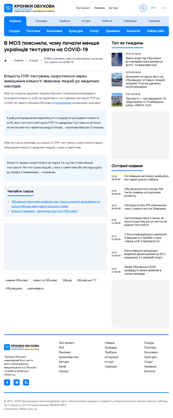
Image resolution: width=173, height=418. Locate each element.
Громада (41, 21)
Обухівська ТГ (86, 280)
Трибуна (64, 21)
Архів (62, 366)
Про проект (83, 8)
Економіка (54, 31)
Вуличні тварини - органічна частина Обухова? (44, 211)
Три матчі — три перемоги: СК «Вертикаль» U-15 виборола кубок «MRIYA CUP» (146, 102)
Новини (15, 21)
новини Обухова (17, 280)
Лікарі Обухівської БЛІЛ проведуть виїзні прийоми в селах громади (142, 270)
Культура (76, 31)
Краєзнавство (69, 357)
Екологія (133, 31)
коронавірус (36, 288)
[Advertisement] (55, 246)
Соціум (14, 31)
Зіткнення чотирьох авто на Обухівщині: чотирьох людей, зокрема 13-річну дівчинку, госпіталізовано (145, 82)
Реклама (99, 8)
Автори (113, 8)
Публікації (130, 21)
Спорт (94, 31)
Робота (107, 21)
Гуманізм (154, 21)
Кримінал (113, 31)
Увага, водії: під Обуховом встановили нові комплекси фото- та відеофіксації (144, 62)
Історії (86, 21)
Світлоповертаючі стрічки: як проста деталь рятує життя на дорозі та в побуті (145, 222)
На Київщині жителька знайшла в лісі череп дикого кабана (146, 178)
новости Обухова (45, 280)
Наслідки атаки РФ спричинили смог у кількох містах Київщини (145, 207)
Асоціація (111, 357)
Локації (64, 371)
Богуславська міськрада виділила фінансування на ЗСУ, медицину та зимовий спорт (145, 254)
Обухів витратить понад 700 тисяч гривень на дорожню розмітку (143, 192)
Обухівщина (14, 288)
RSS (61, 347)
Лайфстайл (155, 31)
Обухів (67, 280)
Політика (33, 31)
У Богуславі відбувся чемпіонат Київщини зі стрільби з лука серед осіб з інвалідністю (145, 238)
